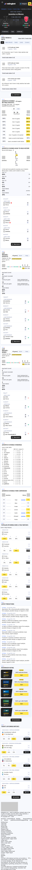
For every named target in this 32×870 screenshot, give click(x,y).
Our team (5, 819)
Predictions (5, 31)
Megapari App (4, 829)
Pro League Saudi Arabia (7, 848)
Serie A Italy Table (7, 447)
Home (20, 255)
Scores (10, 9)
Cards (13, 106)
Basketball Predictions (7, 833)
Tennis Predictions (6, 834)
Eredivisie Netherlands (15, 743)
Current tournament (16, 258)
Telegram (24, 3)
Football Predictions (6, 832)
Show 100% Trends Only (24, 38)
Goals (3, 106)
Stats (12, 31)
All (14, 109)
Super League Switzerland (8, 851)
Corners (9, 106)
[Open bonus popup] (29, 3)
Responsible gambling (26, 819)
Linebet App (4, 827)
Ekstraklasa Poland (6, 850)
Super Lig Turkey (5, 845)
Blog (2, 857)
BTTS (6, 106)
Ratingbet (3, 9)
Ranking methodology (19, 819)
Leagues (3, 844)
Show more (17, 244)
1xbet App (3, 823)
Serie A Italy (16, 9)
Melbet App (4, 826)
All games (14, 255)
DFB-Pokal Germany (14, 756)
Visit (21, 675)
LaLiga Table (4, 840)
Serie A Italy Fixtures (6, 527)
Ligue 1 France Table (6, 841)
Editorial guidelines (13, 819)
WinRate (3, 855)
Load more (17, 94)
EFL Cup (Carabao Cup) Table (8, 837)
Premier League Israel (7, 847)
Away (26, 255)
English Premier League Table (9, 838)
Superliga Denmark (14, 730)
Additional (19, 31)
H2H (18, 109)
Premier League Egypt (7, 852)
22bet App (3, 825)
